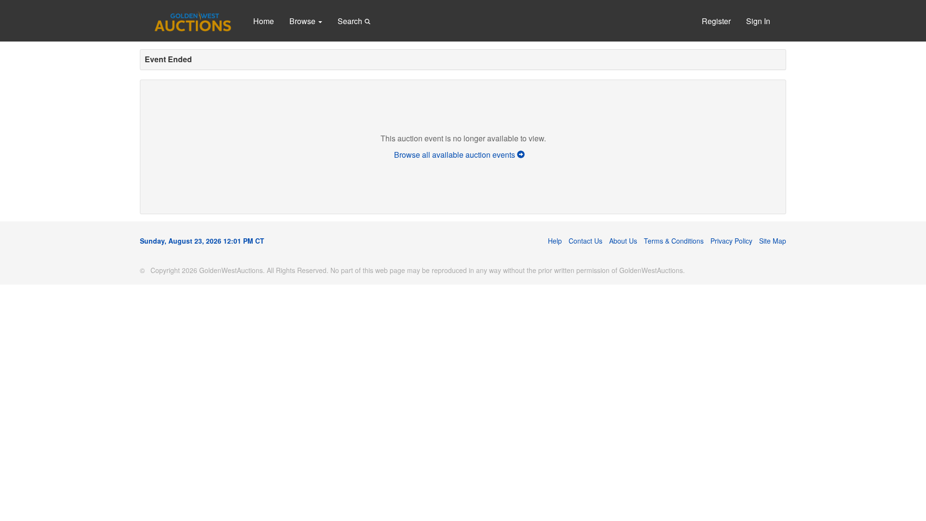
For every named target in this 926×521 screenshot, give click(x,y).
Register (716, 21)
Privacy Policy (731, 241)
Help (555, 241)
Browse (303, 21)
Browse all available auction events (455, 154)
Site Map (772, 241)
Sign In (758, 21)
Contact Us (585, 241)
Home (263, 21)
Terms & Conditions (674, 241)
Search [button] (351, 21)
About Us (623, 241)
